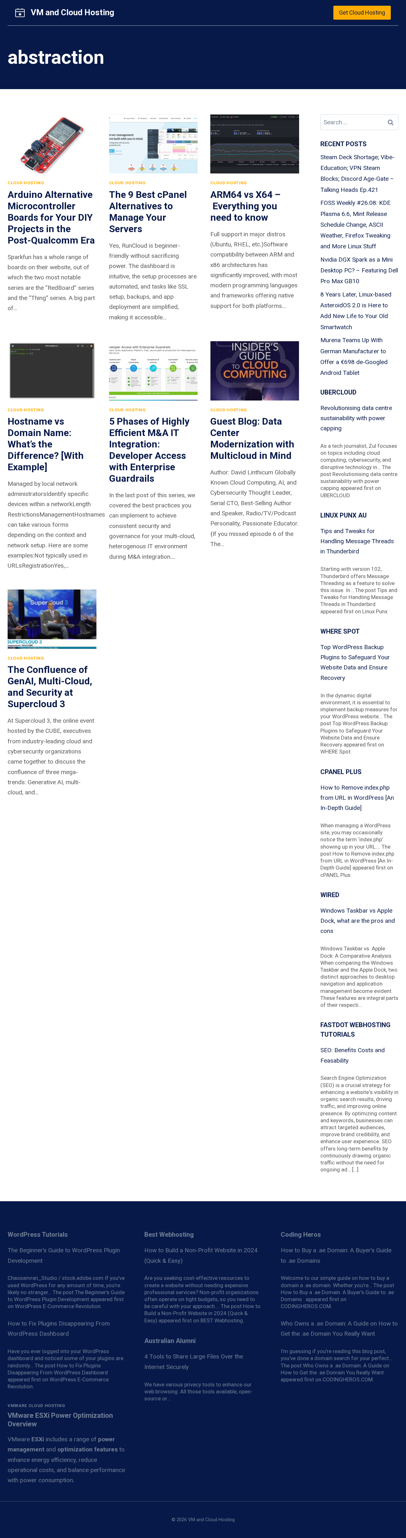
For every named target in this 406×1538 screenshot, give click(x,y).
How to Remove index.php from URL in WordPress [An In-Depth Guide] (357, 798)
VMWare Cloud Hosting (36, 1405)
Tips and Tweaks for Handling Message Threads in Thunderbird (357, 541)
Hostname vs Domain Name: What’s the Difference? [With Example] (46, 444)
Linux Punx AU (343, 515)
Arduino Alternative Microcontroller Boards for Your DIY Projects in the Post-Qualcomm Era (51, 217)
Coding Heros (301, 1234)
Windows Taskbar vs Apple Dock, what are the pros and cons (357, 921)
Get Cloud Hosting (362, 12)
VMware (26, 1439)
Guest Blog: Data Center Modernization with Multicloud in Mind (252, 438)
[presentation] (52, 143)
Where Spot (340, 631)
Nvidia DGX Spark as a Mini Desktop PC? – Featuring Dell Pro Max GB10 (359, 270)
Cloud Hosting (26, 182)
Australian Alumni (170, 1341)
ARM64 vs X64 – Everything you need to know (245, 206)
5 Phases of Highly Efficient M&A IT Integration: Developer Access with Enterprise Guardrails (149, 450)
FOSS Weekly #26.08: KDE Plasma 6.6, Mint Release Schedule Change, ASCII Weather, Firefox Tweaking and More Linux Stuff (355, 224)
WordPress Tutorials (38, 1234)
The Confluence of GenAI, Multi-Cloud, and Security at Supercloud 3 (50, 686)
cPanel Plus (341, 772)
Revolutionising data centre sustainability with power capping (356, 418)
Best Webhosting (169, 1234)
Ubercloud (338, 392)
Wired (329, 895)
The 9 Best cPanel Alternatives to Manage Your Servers (148, 211)
